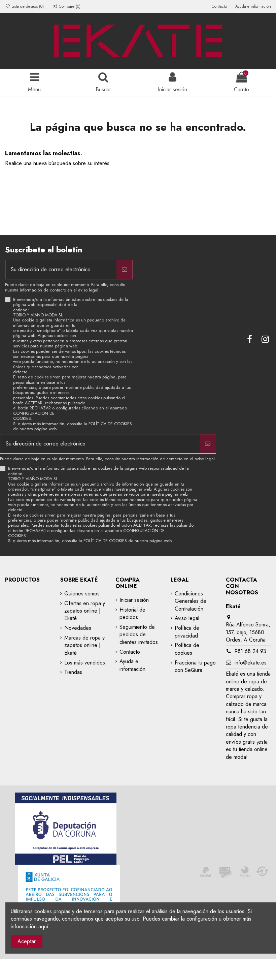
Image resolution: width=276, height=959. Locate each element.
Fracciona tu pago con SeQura (195, 666)
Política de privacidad (187, 631)
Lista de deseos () (27, 6)
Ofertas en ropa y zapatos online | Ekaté (84, 611)
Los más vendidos (84, 663)
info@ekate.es (251, 663)
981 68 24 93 (250, 651)
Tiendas (73, 672)
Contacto (220, 6)
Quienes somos (82, 593)
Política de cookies (187, 649)
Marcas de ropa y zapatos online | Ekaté (84, 645)
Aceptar (27, 941)
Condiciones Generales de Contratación (190, 601)
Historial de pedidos (132, 613)
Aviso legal (187, 618)
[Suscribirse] (124, 269)
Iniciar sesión (134, 600)
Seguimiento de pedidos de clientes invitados (138, 634)
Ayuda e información (253, 6)
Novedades (77, 628)
